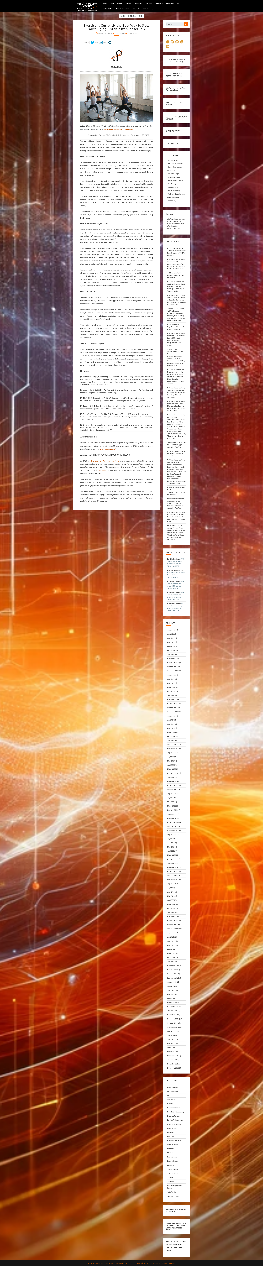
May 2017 (171, 1043)
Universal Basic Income (176, 194)
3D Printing (172, 184)
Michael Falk (120, 33)
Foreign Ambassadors (175, 1120)
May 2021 (171, 847)
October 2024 (172, 708)
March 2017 (171, 1052)
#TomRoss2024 (172, 226)
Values (119, 3)
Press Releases (172, 1161)
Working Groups (173, 1196)
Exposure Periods (173, 1116)
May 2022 (171, 802)
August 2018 (171, 982)
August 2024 (171, 716)
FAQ (178, 3)
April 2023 (171, 765)
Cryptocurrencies (174, 187)
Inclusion (170, 1132)
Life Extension (173, 160)
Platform (128, 3)
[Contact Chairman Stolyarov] (167, 47)
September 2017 (173, 1027)
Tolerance (170, 1181)
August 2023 (171, 753)
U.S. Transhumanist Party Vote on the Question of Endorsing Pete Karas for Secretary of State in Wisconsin (176, 392)
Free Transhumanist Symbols (174, 103)
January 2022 (172, 814)
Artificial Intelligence (175, 163)
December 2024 (173, 699)
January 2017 (172, 1060)
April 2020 (171, 900)
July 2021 (170, 839)
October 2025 (172, 667)
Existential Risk (173, 197)
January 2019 (172, 961)
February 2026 (172, 650)
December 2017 (173, 1015)
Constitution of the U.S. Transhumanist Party (175, 60)
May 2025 (171, 683)
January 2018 (172, 1011)
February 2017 (172, 1056)
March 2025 (171, 687)
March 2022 (171, 806)
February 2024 (172, 736)
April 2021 (171, 851)
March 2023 (171, 769)
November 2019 (173, 921)
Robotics (171, 170)
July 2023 (170, 757)
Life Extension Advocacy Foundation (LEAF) (119, 129)
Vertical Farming (174, 190)
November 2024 (173, 703)
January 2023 (172, 777)
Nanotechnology (174, 177)
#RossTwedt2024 (173, 228)
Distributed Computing (175, 1112)
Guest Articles (172, 1128)
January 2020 (172, 912)
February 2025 (172, 691)
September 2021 (173, 830)
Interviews (171, 1136)
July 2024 (170, 720)
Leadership (138, 3)
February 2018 (172, 1006)
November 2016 (173, 1068)
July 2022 (170, 798)
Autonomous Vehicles (175, 180)
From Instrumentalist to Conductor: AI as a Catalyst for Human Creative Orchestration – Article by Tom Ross (176, 503)
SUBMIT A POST (173, 131)
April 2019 (171, 949)
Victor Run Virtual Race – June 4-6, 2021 (176, 1210)
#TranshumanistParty (174, 221)
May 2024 (171, 728)
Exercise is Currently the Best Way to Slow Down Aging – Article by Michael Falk (116, 27)
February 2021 (172, 859)
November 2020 (173, 871)
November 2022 (173, 785)
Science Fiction (172, 1173)
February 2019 (172, 957)
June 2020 (170, 892)
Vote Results (171, 1192)
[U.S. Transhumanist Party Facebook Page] (167, 42)
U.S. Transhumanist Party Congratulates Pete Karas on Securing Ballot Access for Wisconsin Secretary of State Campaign (176, 299)
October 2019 (172, 925)
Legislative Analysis (174, 1140)
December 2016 (173, 1064)
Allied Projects (172, 1087)
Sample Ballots (172, 1169)
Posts (112, 3)
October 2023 (172, 744)
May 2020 (171, 896)
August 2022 (171, 794)
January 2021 (172, 863)
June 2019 (170, 941)
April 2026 (171, 646)
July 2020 (170, 888)
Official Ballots (172, 1145)
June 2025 (170, 679)
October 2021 (172, 826)
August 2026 (171, 630)
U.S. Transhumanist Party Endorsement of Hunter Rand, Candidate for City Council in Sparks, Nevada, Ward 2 (176, 516)
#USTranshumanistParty (175, 219)
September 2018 (173, 978)
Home (105, 3)
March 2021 (171, 855)
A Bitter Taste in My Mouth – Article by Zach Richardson (175, 275)
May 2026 (171, 642)
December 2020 (173, 867)
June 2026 (170, 638)
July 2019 (170, 937)
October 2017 (172, 1023)
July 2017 (170, 1035)
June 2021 (170, 843)
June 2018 (170, 990)
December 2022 (173, 781)
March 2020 (171, 904)
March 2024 (171, 732)
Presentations (172, 1157)
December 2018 (173, 966)
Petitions (170, 1149)
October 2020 (172, 875)
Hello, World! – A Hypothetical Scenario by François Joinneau (176, 326)
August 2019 (171, 933)
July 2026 (170, 634)
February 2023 (172, 773)
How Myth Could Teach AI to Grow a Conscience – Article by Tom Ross (176, 453)
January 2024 (172, 740)
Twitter (145, 9)
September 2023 (173, 748)
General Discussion (174, 1124)
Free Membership (122, 9)
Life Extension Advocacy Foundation (105, 461)
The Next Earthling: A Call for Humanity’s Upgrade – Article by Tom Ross (176, 444)
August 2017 (171, 1031)
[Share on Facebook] (84, 42)
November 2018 (173, 970)
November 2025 (173, 663)
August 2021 (171, 835)
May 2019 (171, 945)
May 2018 (171, 994)
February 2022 (172, 810)
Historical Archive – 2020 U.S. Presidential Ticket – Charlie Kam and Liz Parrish (176, 1227)
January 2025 (172, 695)
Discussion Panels (173, 1108)
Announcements (173, 1091)
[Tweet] (94, 42)
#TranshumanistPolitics (175, 224)
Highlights (170, 3)
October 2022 (172, 789)
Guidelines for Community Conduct (176, 118)
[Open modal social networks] (109, 42)
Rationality (172, 201)
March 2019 (171, 953)
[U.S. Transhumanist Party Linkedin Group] (177, 42)
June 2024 (170, 724)
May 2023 (171, 761)
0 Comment (132, 33)
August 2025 (171, 675)
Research (170, 1165)
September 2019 (173, 929)
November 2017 (173, 1019)
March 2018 (171, 1002)
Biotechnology (173, 174)
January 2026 (172, 654)
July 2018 (170, 986)
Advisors (149, 3)
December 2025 (173, 658)
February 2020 (172, 908)
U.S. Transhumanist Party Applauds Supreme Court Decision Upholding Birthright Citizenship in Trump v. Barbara (176, 286)
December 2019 (173, 916)
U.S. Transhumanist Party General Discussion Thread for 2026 (176, 574)
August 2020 (171, 884)
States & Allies (108, 9)
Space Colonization (175, 167)
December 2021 (173, 818)
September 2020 (173, 880)
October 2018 (172, 974)
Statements (171, 1177)
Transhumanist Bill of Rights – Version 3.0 (174, 75)
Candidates (159, 3)
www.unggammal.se (107, 449)
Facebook (135, 9)
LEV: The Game (172, 143)
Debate (170, 1104)
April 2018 (171, 998)
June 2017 (170, 1039)
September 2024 (173, 712)
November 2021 (173, 822)
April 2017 (171, 1047)
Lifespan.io (102, 470)
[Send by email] (102, 42)
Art (168, 1095)
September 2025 (173, 671)
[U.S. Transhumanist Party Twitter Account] (172, 42)
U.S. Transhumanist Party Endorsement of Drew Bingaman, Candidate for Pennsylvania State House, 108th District (176, 406)
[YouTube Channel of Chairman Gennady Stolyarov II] (181, 42)
